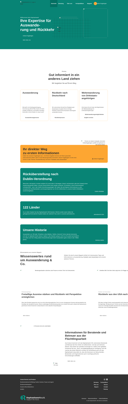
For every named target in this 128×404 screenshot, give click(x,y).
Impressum (84, 398)
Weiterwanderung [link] (88, 108)
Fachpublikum (80, 3)
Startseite (53, 3)
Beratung (61, 3)
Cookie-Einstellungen (103, 398)
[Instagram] (104, 379)
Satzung (106, 389)
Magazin (89, 3)
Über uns (69, 3)
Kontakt (106, 386)
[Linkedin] (107, 379)
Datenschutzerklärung (92, 398)
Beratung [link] (64, 71)
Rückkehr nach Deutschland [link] (58, 159)
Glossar (106, 384)
